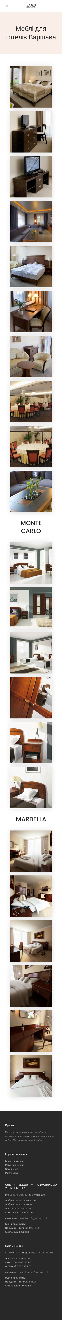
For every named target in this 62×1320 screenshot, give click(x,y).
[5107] (31, 311)
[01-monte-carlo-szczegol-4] (31, 787)
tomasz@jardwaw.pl (36, 1272)
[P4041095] (31, 446)
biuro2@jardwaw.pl (36, 1218)
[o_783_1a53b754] (31, 851)
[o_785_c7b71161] (31, 941)
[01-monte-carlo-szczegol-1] (31, 697)
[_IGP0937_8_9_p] (31, 221)
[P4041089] (31, 401)
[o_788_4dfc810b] (31, 1076)
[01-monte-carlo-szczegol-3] (31, 742)
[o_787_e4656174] (31, 1031)
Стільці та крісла (14, 1161)
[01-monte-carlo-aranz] (31, 563)
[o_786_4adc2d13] (31, 986)
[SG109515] (31, 491)
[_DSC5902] (31, 132)
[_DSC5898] (31, 87)
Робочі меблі (11, 1173)
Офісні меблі (12, 1169)
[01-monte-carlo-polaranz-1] (31, 652)
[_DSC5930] (31, 176)
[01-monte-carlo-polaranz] (31, 608)
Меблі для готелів (14, 1165)
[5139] (31, 356)
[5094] (31, 266)
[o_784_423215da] (31, 896)
